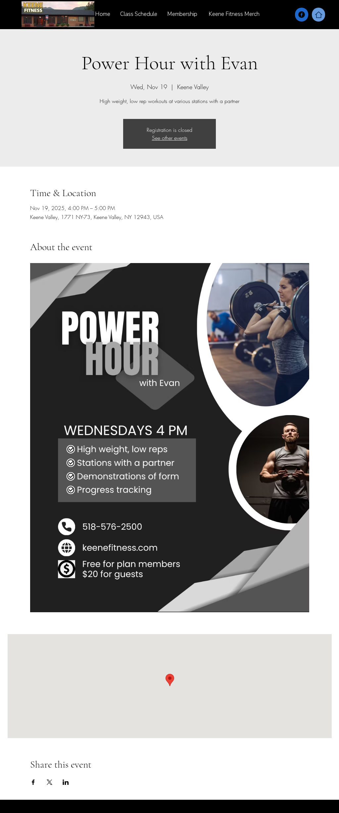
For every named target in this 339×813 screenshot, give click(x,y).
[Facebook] (302, 15)
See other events (169, 137)
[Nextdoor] (318, 15)
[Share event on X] (49, 782)
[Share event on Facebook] (33, 782)
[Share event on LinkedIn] (66, 782)
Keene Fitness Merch (235, 14)
